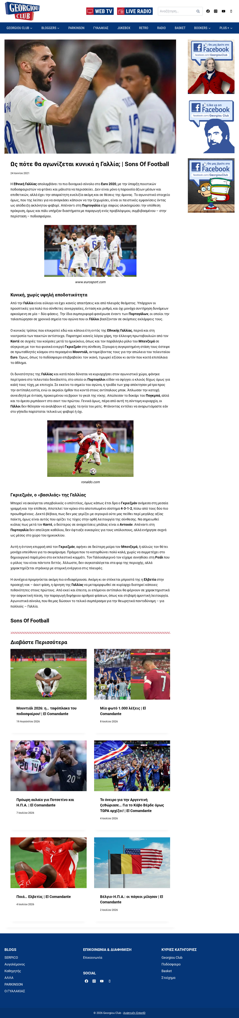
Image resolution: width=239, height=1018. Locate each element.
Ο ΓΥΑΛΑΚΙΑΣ (14, 991)
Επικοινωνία (92, 957)
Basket (167, 971)
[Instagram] (215, 11)
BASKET (180, 28)
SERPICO (11, 957)
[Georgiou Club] (22, 11)
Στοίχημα (168, 978)
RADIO (161, 28)
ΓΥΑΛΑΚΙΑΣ (100, 28)
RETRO (143, 28)
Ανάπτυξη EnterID (134, 1013)
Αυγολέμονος (14, 964)
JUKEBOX (123, 28)
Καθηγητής (12, 971)
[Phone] (231, 11)
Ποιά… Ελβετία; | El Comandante (43, 897)
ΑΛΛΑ (8, 978)
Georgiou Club (172, 957)
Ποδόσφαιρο (171, 964)
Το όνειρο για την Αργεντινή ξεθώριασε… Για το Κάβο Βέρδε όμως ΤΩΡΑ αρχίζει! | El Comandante (132, 805)
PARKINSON (76, 28)
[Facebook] (208, 11)
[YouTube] (223, 11)
